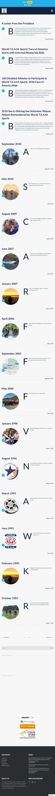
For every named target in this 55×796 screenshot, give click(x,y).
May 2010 (7, 178)
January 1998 (10, 423)
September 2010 (11, 143)
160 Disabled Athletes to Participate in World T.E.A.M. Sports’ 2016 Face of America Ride (24, 82)
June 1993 (8, 528)
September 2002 (11, 353)
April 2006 (8, 318)
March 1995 (9, 493)
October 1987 (10, 598)
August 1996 (9, 458)
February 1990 (10, 563)
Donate (30, 2)
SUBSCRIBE (4, 760)
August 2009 (9, 213)
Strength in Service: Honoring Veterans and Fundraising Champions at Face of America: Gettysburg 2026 (39, 770)
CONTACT (4, 758)
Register (25, 2)
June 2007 (8, 248)
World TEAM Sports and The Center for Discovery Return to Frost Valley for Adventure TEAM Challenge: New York (40, 759)
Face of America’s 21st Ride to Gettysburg (38, 764)
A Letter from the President (18, 23)
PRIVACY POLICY (5, 765)
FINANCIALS (4, 763)
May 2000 (7, 388)
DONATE (4, 761)
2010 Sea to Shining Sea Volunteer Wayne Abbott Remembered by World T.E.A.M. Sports (26, 114)
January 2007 (10, 283)
